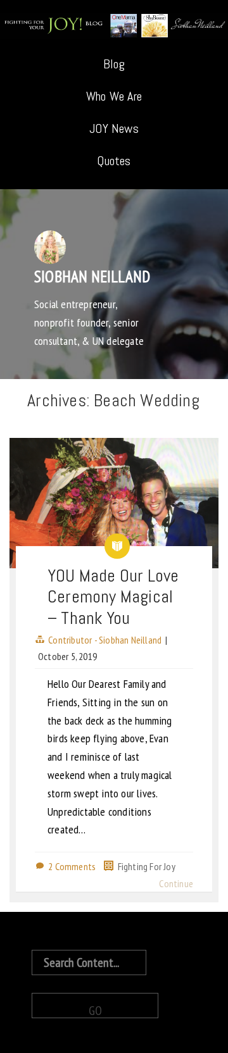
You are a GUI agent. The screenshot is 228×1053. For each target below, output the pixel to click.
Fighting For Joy (146, 866)
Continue (176, 883)
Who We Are (114, 96)
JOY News (114, 128)
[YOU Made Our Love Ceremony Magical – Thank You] (114, 503)
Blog (114, 64)
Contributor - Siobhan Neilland (105, 639)
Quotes (113, 161)
